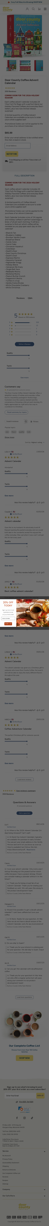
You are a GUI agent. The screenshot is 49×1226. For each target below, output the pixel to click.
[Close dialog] (48, 600)
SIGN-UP (8, 624)
